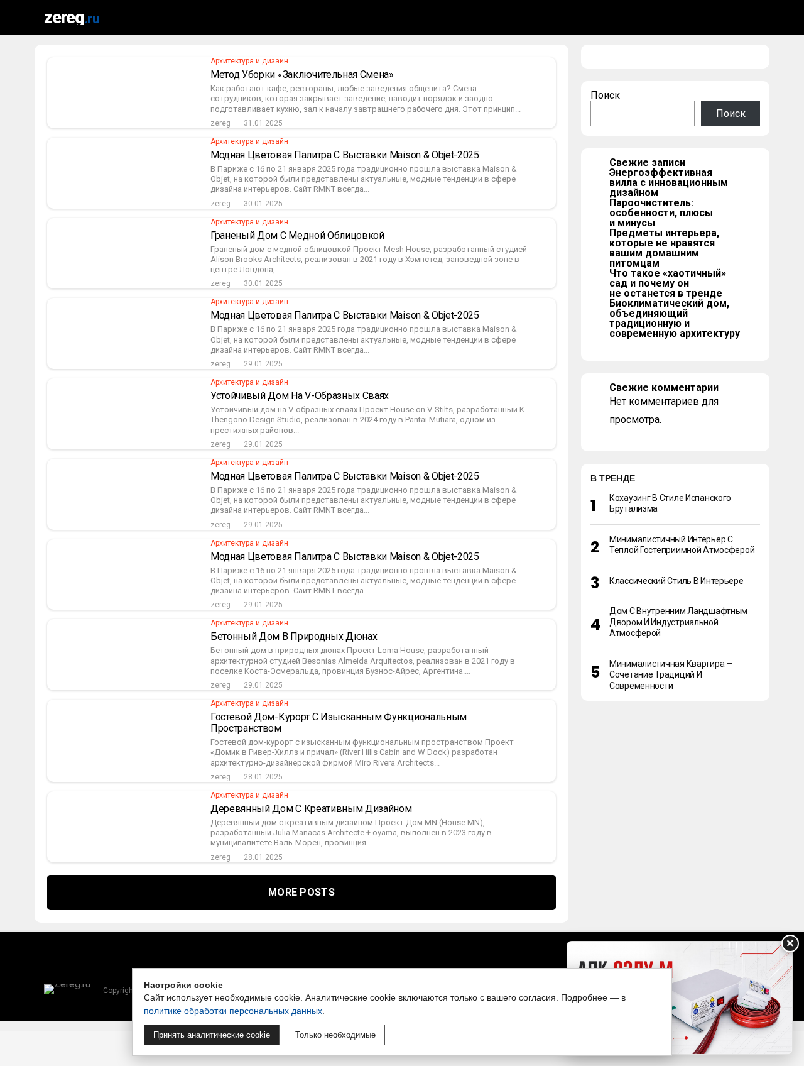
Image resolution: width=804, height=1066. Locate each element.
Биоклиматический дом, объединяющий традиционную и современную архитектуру (674, 318)
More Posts (301, 892)
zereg (220, 123)
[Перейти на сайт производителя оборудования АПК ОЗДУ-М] (679, 998)
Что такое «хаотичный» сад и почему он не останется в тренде (667, 283)
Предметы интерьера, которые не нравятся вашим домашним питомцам (664, 248)
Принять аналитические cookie (211, 1035)
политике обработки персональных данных (233, 1011)
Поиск (605, 95)
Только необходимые (335, 1035)
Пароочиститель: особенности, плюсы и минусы (661, 213)
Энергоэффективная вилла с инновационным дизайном (668, 183)
